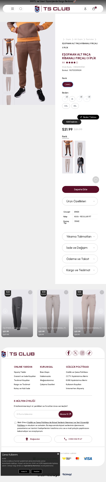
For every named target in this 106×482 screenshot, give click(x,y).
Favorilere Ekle (30, 292)
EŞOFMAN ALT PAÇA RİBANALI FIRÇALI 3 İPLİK (53, 328)
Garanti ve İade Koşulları (25, 376)
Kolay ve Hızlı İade (22, 388)
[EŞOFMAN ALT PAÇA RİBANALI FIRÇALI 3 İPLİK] (67, 149)
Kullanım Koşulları (73, 384)
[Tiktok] (89, 353)
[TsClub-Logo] (18, 353)
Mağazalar (35, 439)
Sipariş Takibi (20, 372)
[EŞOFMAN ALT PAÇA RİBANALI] (17, 313)
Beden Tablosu (89, 117)
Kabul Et (24, 471)
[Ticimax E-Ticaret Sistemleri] (67, 474)
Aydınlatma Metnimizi (32, 466)
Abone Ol (64, 414)
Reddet (36, 471)
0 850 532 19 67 (75, 439)
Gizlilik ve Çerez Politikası (77, 372)
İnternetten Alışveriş (75, 388)
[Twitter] (75, 353)
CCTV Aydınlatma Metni (77, 376)
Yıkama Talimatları (78, 236)
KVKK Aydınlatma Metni (76, 380)
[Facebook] (68, 353)
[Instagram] (82, 353)
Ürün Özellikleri (76, 201)
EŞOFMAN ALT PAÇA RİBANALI (15, 328)
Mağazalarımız (47, 380)
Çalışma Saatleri (47, 384)
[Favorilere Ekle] (95, 179)
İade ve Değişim (77, 248)
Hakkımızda (45, 376)
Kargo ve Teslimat (78, 270)
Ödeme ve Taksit (77, 259)
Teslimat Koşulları (22, 380)
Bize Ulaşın (44, 372)
